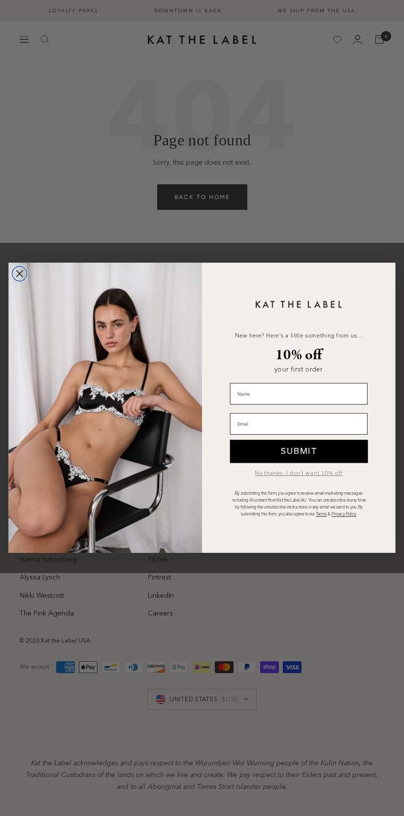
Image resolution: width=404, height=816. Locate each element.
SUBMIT (299, 451)
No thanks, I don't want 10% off (298, 473)
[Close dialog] (19, 273)
